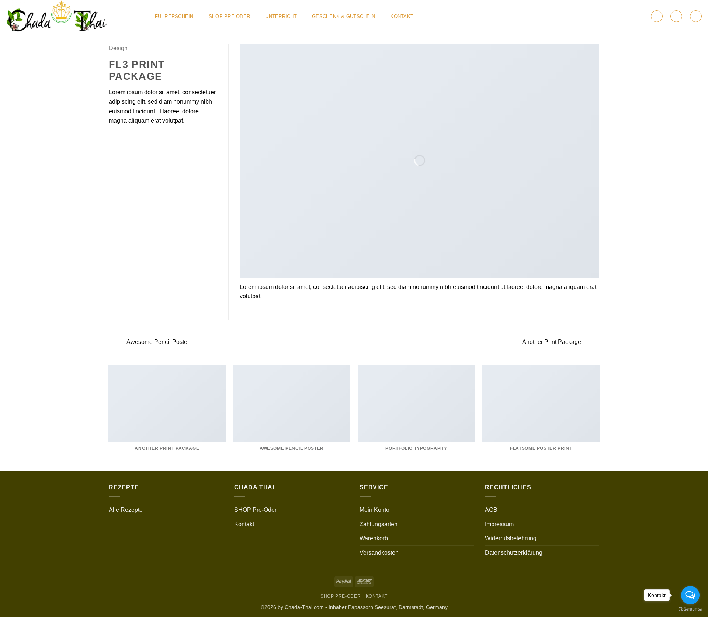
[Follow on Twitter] (614, 16)
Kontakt (401, 16)
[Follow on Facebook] (604, 16)
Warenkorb (374, 538)
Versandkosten (379, 552)
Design (118, 48)
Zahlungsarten (379, 524)
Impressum (499, 524)
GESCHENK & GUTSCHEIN (343, 16)
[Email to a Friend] (131, 138)
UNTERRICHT (281, 16)
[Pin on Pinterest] (140, 138)
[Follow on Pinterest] (633, 16)
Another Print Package (552, 342)
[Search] (696, 16)
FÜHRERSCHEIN (174, 16)
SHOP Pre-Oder (229, 16)
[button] (657, 16)
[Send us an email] (624, 16)
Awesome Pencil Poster (157, 342)
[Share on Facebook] (113, 138)
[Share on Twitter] (122, 138)
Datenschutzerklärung (513, 552)
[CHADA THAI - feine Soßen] (72, 16)
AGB (491, 510)
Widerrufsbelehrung (511, 538)
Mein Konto (374, 510)
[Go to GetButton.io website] (690, 609)
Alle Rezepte (126, 510)
